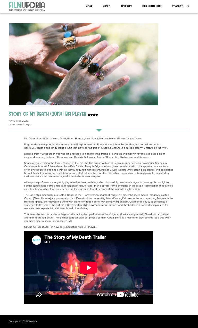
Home (89, 5)
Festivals (126, 5)
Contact (177, 5)
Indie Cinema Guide (152, 5)
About (107, 5)
